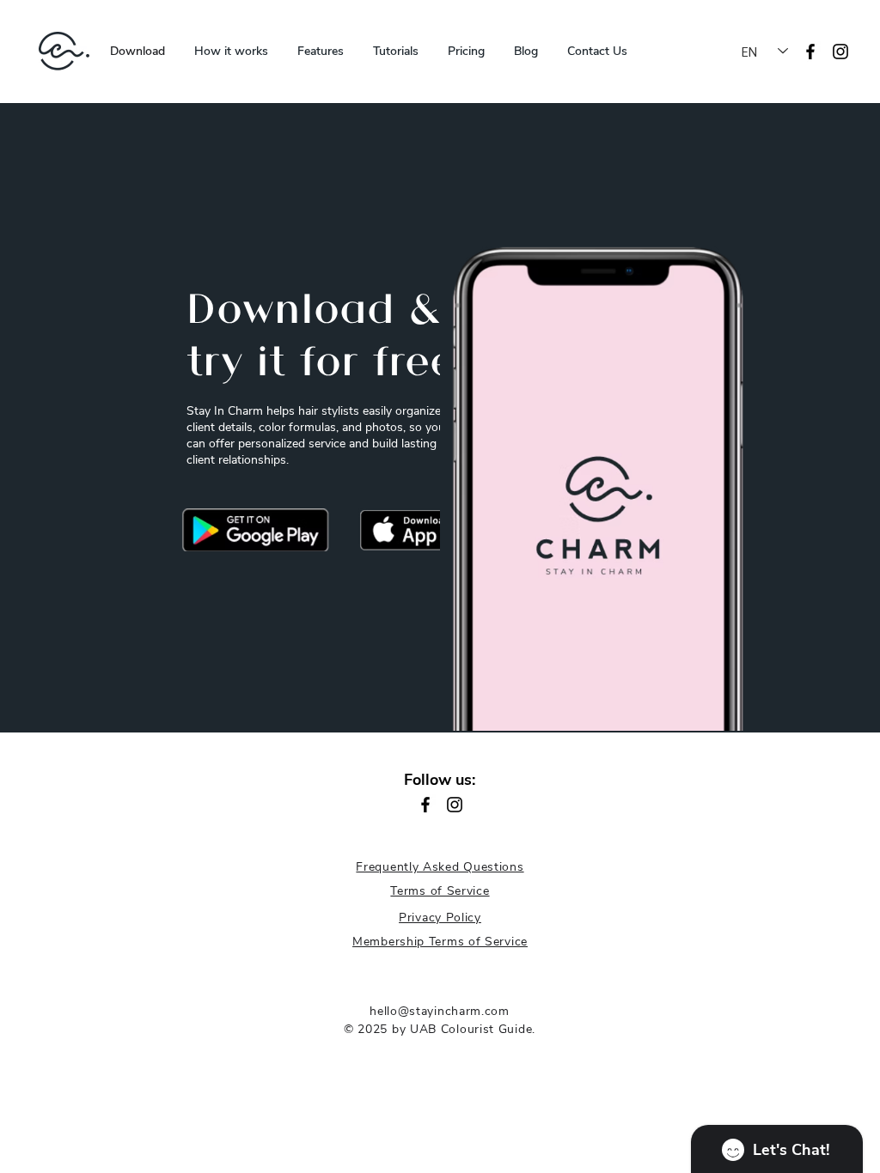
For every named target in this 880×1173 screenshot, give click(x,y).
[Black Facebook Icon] (810, 51)
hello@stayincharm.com (440, 1011)
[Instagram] (840, 51)
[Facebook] (425, 804)
